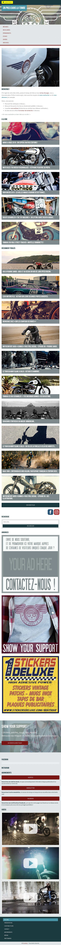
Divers (5, 39)
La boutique (8, 2)
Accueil (6, 919)
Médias (6, 935)
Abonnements (8, 932)
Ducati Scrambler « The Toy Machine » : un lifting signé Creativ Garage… (28, 217)
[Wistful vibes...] (30, 863)
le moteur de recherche (26, 110)
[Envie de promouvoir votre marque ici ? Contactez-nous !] (30, 564)
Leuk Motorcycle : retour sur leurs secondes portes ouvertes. (25, 296)
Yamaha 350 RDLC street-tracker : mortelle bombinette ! (23, 242)
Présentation (8, 923)
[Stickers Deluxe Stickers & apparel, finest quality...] (30, 685)
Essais (5, 36)
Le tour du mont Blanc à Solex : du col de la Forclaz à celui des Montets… (29, 446)
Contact (6, 929)
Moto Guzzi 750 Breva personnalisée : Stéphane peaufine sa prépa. (26, 167)
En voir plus (30, 505)
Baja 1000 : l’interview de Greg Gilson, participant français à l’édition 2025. (30, 471)
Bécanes (5, 27)
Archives (6, 43)
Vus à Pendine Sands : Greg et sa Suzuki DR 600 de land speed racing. (27, 271)
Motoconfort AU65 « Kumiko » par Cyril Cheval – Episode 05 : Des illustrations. (26, 497)
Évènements (7, 33)
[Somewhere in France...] (30, 897)
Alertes (30, 777)
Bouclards (6, 30)
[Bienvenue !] (30, 86)
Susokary (25, 943)
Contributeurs (8, 926)
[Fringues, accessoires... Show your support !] (30, 624)
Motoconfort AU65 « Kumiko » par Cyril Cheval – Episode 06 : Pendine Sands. (30, 346)
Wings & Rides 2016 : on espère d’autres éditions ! (20, 142)
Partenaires (7, 938)
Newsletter (30, 788)
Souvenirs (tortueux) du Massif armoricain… (19, 421)
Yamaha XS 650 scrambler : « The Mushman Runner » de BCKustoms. (27, 396)
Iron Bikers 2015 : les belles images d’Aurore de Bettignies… (24, 192)
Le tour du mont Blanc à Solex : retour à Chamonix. (21, 371)
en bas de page (44, 93)
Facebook (30, 798)
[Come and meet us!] (30, 828)
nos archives (14, 108)
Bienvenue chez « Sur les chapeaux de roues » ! (19, 321)
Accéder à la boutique (15, 743)
